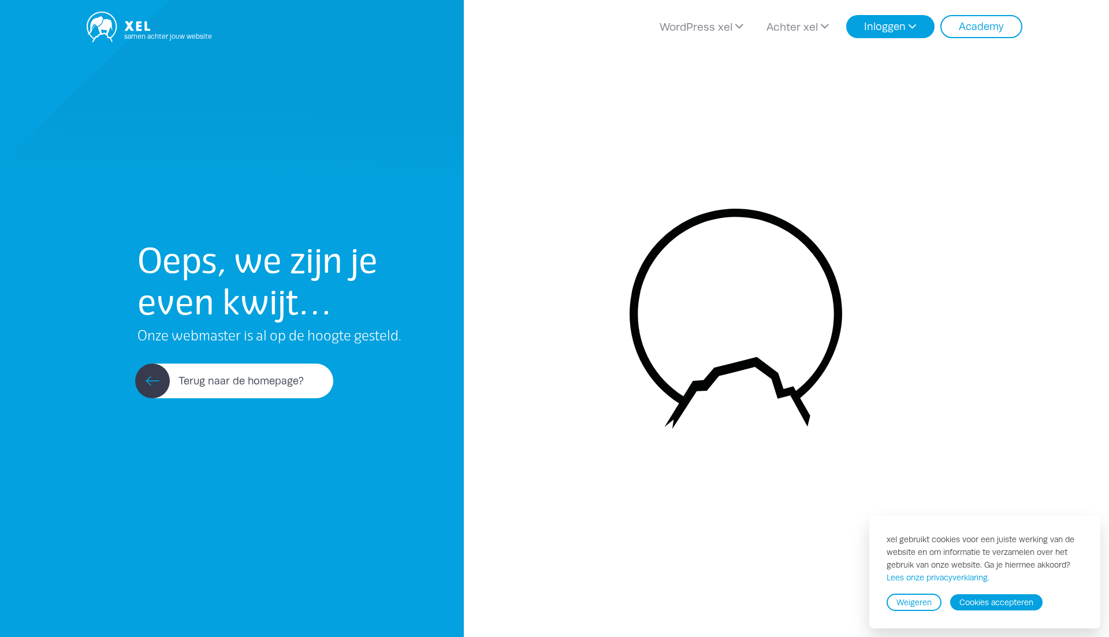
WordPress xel (696, 26)
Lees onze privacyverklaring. (938, 578)
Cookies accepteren (996, 602)
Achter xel (792, 26)
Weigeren (914, 602)
